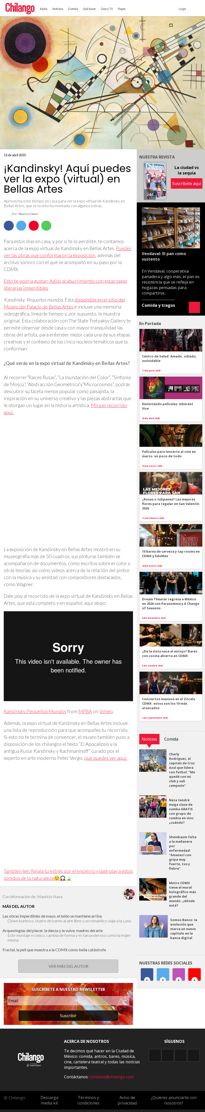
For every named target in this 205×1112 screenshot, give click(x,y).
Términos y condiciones (89, 1100)
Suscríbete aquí (186, 183)
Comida (73, 9)
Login (183, 9)
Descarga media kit (49, 1100)
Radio (44, 9)
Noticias (57, 9)
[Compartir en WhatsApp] (46, 226)
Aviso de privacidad (127, 1100)
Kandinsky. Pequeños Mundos (35, 711)
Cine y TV (107, 9)
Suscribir (68, 1015)
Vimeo (106, 711)
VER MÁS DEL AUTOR (68, 966)
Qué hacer (89, 9)
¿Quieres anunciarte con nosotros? (173, 1100)
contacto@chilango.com (112, 1077)
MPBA (85, 711)
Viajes (122, 9)
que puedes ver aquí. (105, 758)
